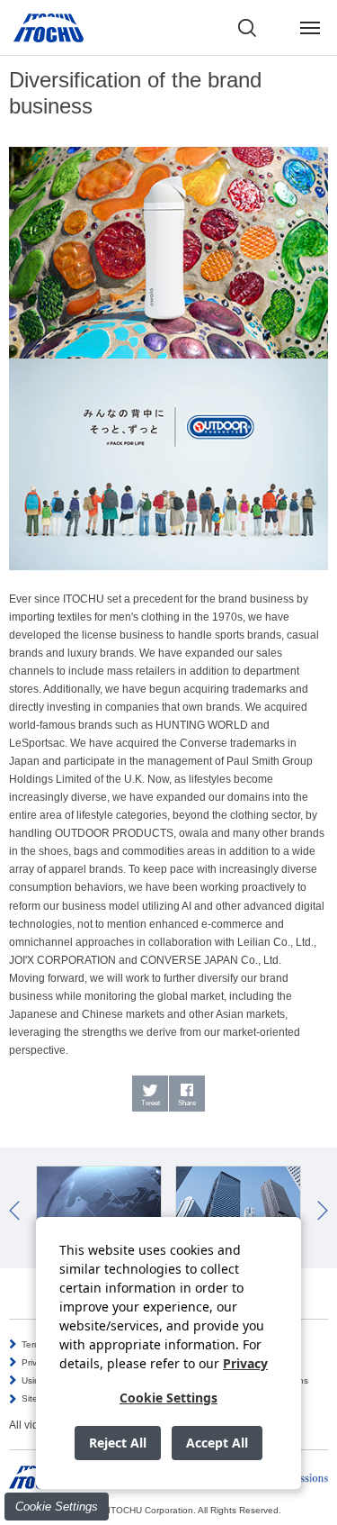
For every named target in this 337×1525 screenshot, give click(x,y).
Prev (14, 1211)
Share (187, 1103)
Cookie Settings (56, 1506)
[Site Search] (247, 28)
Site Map (40, 1398)
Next (322, 1211)
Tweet (150, 1103)
